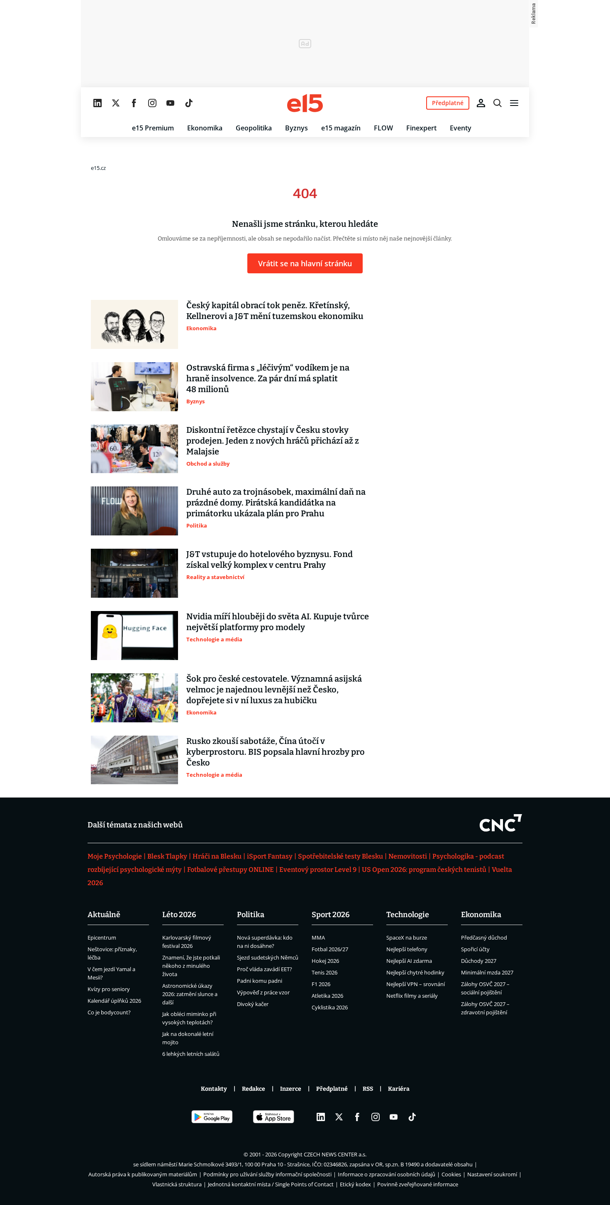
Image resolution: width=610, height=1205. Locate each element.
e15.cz (98, 168)
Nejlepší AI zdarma (409, 960)
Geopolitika (254, 128)
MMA (318, 937)
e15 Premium (153, 128)
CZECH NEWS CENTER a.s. (335, 1154)
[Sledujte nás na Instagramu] (152, 103)
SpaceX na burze (406, 937)
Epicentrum (102, 937)
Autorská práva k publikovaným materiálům (142, 1174)
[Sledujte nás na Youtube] (170, 103)
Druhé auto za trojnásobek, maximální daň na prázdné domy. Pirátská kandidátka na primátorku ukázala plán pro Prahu (276, 502)
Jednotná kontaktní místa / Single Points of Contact (271, 1184)
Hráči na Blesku (217, 856)
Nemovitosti (407, 856)
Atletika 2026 (327, 995)
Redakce (253, 1088)
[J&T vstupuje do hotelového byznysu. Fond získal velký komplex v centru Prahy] (134, 573)
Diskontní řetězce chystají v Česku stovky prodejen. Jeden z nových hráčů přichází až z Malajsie (272, 440)
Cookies (451, 1174)
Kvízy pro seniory (109, 989)
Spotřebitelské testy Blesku (340, 856)
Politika (250, 914)
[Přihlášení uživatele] (481, 103)
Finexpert (421, 128)
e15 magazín (341, 128)
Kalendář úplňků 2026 (114, 1000)
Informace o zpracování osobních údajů (386, 1174)
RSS (368, 1088)
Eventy (460, 128)
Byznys (296, 128)
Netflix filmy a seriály (412, 995)
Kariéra (399, 1088)
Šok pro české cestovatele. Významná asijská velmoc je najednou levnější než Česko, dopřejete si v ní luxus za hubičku (274, 689)
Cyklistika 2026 (330, 1007)
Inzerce (290, 1088)
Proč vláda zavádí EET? (264, 969)
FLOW (383, 128)
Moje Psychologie (115, 856)
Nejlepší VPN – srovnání (415, 984)
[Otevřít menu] (514, 103)
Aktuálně (104, 914)
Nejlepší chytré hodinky (415, 972)
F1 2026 (321, 984)
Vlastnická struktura (177, 1184)
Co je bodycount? (109, 1012)
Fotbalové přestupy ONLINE (230, 870)
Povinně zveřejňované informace (417, 1184)
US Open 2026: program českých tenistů (424, 870)
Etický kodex (355, 1184)
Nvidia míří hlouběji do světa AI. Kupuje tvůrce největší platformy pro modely (277, 621)
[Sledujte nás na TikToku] (188, 103)
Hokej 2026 (325, 960)
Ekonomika (204, 128)
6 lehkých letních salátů (191, 1054)
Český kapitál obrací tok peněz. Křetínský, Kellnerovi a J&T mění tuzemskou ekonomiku (275, 310)
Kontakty (214, 1088)
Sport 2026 (331, 914)
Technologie (407, 914)
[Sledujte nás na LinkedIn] (97, 103)
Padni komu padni (259, 980)
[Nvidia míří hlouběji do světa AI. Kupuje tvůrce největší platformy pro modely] (134, 635)
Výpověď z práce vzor (263, 992)
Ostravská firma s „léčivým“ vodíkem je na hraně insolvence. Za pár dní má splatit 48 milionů (267, 378)
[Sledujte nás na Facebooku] (134, 103)
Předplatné (332, 1088)
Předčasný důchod (484, 937)
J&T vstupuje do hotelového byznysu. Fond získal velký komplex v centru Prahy (269, 559)
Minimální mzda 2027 (487, 972)
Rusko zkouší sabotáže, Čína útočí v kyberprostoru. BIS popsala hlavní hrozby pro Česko (275, 752)
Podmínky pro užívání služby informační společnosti (267, 1174)
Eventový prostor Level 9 (317, 870)
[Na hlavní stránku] (305, 103)
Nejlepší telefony (406, 949)
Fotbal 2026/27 (330, 949)
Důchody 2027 (478, 960)
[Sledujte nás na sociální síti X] (115, 103)
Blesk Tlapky (167, 856)
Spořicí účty (475, 949)
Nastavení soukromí (492, 1174)
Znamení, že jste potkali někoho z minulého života (191, 966)
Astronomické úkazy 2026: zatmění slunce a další (189, 994)
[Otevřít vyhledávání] (497, 103)
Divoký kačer (252, 1004)
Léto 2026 (179, 914)
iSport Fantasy (270, 856)
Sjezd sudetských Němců (267, 957)
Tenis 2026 (324, 972)
